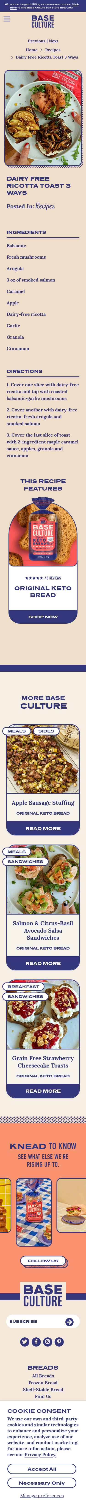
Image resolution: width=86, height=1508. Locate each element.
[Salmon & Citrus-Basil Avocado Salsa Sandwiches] (43, 879)
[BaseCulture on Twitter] (25, 1342)
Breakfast (23, 986)
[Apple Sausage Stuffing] (43, 759)
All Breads (43, 1376)
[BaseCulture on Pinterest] (59, 1342)
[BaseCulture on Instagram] (47, 1342)
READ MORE (43, 828)
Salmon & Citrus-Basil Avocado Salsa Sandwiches (43, 931)
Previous (36, 41)
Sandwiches (25, 861)
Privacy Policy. (40, 1455)
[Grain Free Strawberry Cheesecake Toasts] (43, 1014)
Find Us (43, 1397)
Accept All (42, 1469)
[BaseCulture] (43, 20)
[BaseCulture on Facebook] (36, 1342)
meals (17, 730)
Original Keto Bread (43, 591)
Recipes (53, 50)
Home (32, 50)
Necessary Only (42, 1483)
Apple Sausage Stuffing (43, 803)
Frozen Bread (43, 1383)
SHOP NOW (43, 616)
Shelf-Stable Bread (43, 1390)
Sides (46, 730)
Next (53, 41)
